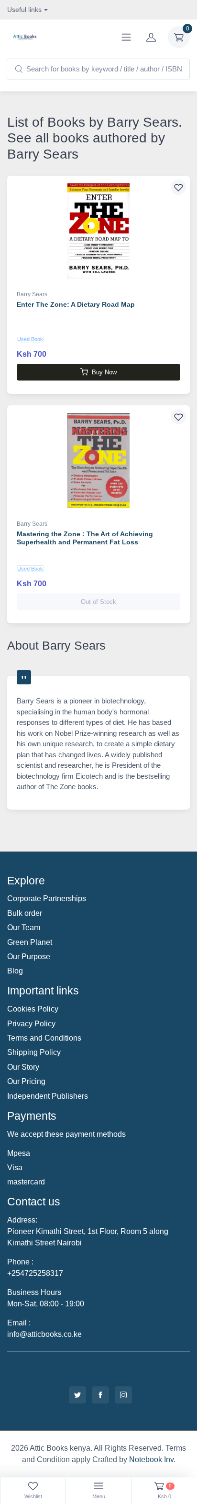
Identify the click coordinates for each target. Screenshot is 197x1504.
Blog (15, 971)
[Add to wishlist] (178, 187)
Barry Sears (32, 294)
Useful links (24, 9)
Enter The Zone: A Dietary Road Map (76, 304)
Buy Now (104, 372)
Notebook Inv (151, 1459)
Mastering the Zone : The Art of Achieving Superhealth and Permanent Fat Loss (85, 538)
